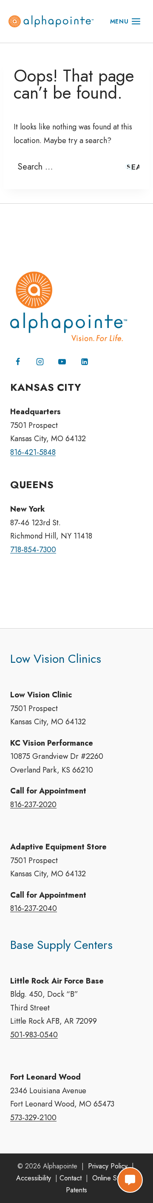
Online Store (110, 1178)
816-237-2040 (33, 908)
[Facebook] (18, 361)
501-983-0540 (34, 1034)
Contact (71, 1178)
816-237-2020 (33, 804)
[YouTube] (62, 361)
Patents (76, 1190)
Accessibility (33, 1178)
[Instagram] (40, 361)
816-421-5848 (33, 452)
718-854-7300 (33, 549)
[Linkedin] (84, 361)
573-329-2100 (33, 1117)
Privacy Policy (108, 1166)
